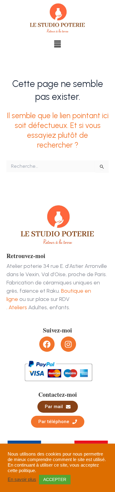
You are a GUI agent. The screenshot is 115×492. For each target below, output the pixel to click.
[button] (57, 44)
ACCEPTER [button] (54, 479)
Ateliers (18, 307)
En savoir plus (22, 479)
